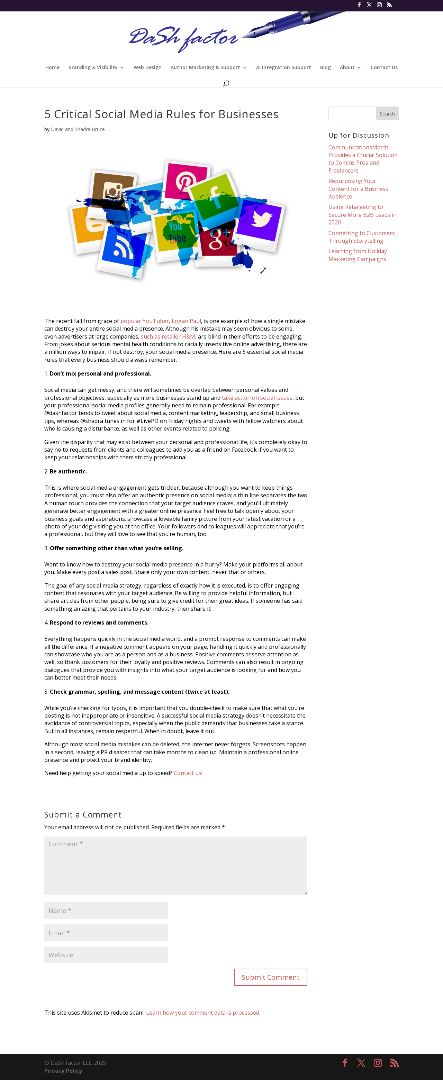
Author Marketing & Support (205, 68)
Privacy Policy (63, 1070)
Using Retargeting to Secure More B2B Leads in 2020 (362, 214)
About (347, 68)
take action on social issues (257, 397)
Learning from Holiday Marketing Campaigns (357, 254)
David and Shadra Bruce (78, 129)
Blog (325, 68)
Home (52, 68)
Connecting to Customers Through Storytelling (361, 236)
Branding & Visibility (93, 68)
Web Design (148, 68)
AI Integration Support (283, 68)
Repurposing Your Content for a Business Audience (358, 188)
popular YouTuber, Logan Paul (160, 321)
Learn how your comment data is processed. (203, 1012)
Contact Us (384, 68)
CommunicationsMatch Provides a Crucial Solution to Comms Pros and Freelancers (363, 159)
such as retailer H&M (168, 336)
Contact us (187, 773)
